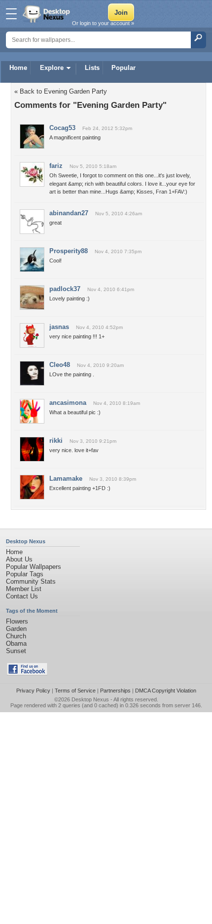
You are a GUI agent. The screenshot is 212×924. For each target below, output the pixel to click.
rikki (56, 440)
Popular (123, 67)
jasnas (59, 326)
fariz (56, 165)
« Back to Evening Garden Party (60, 91)
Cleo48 (59, 364)
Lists (92, 67)
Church (16, 636)
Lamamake (65, 478)
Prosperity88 (68, 251)
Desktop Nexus (90, 699)
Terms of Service (75, 690)
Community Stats (31, 581)
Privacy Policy (33, 690)
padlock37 (64, 289)
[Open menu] (11, 14)
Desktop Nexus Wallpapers (47, 14)
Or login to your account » (103, 23)
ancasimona (67, 402)
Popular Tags (24, 574)
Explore (52, 67)
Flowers (17, 621)
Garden (16, 628)
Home (18, 67)
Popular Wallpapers (33, 566)
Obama (16, 643)
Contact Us (22, 596)
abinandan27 (68, 213)
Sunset (16, 651)
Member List (23, 589)
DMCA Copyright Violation (165, 690)
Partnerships (115, 690)
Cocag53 (62, 128)
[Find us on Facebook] (27, 673)
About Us (19, 559)
